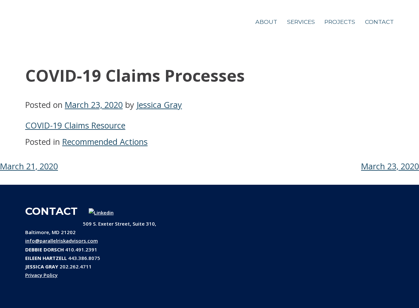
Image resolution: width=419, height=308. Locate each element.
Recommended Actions (105, 141)
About (266, 21)
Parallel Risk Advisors (53, 23)
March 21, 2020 (29, 166)
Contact (379, 21)
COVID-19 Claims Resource (75, 125)
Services (301, 21)
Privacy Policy (41, 275)
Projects (339, 21)
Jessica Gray (159, 104)
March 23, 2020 (390, 166)
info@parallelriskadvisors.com (61, 240)
